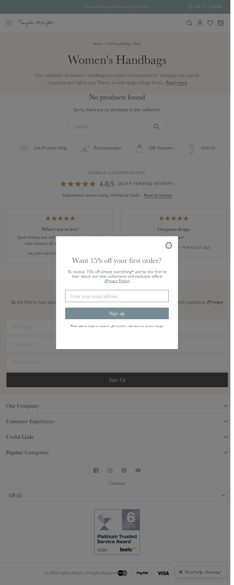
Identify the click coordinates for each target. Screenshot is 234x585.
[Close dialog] (169, 245)
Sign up (117, 313)
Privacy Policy (118, 281)
